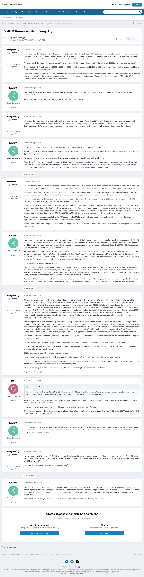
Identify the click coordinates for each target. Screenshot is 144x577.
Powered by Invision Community (72, 574)
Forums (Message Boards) (32, 12)
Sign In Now (104, 533)
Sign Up (137, 4)
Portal (6, 12)
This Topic (130, 12)
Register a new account (39, 533)
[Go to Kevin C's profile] (13, 96)
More (86, 12)
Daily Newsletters (65, 12)
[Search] (139, 12)
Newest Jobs (50, 12)
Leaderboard (6, 18)
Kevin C (13, 88)
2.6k (14, 107)
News (78, 12)
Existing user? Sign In (120, 4)
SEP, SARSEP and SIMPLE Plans (35, 40)
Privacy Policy (68, 567)
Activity (14, 12)
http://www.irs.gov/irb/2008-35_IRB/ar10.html (40, 263)
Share (119, 39)
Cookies (78, 567)
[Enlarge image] (51, 413)
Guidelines (19, 18)
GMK (12, 381)
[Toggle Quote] (27, 387)
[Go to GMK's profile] (13, 389)
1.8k (14, 400)
